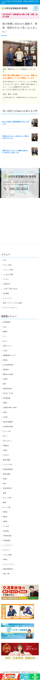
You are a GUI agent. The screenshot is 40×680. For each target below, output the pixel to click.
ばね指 (5, 417)
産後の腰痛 (6, 474)
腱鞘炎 (5, 331)
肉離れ (5, 403)
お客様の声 (6, 284)
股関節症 (6, 369)
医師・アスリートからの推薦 (12, 303)
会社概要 (6, 293)
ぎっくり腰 (6, 507)
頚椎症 (5, 559)
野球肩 (5, 360)
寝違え (5, 479)
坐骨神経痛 (6, 322)
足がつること (7, 441)
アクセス (6, 279)
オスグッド (6, 550)
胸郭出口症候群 (8, 374)
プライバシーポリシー (10, 307)
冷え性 (5, 350)
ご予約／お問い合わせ (10, 288)
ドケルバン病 (7, 464)
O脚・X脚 (6, 573)
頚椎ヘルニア (7, 346)
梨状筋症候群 (7, 388)
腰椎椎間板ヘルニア (9, 355)
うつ (4, 336)
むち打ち (6, 455)
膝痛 (4, 502)
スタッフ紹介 (7, 265)
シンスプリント (8, 545)
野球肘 (5, 512)
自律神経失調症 (8, 426)
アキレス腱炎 (7, 555)
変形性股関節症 (8, 569)
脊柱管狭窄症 (7, 488)
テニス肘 (6, 526)
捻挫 (4, 384)
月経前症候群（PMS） (10, 407)
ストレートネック (9, 564)
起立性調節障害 (8, 365)
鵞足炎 (5, 516)
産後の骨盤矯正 (8, 422)
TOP (4, 260)
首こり (5, 341)
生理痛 (5, 379)
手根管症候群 (7, 536)
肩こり (5, 436)
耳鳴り (5, 412)
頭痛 (4, 483)
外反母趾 (6, 531)
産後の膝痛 (6, 460)
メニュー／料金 (8, 269)
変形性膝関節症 (8, 469)
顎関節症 (6, 445)
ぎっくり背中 (7, 498)
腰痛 (4, 493)
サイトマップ (7, 298)
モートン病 (6, 431)
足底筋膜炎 (6, 540)
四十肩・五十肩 (8, 393)
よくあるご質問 (8, 274)
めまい (5, 327)
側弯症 (5, 521)
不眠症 (5, 450)
